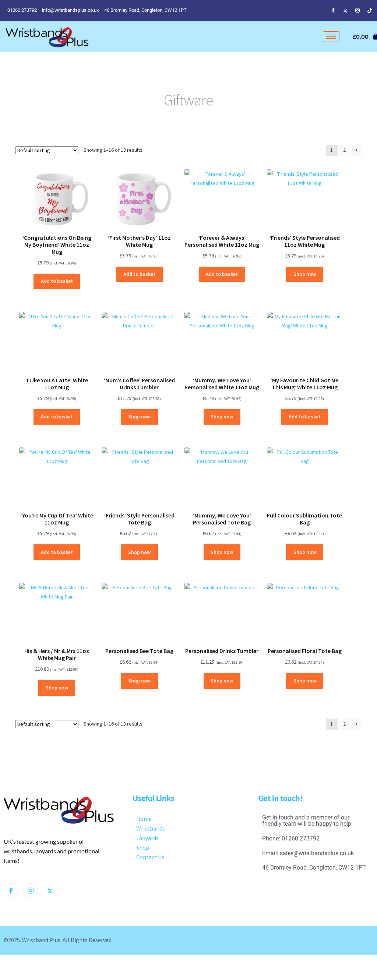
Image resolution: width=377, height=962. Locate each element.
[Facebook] (333, 10)
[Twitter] (345, 10)
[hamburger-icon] (331, 36)
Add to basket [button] (57, 281)
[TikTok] (369, 10)
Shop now (304, 274)
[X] (50, 891)
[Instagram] (357, 10)
